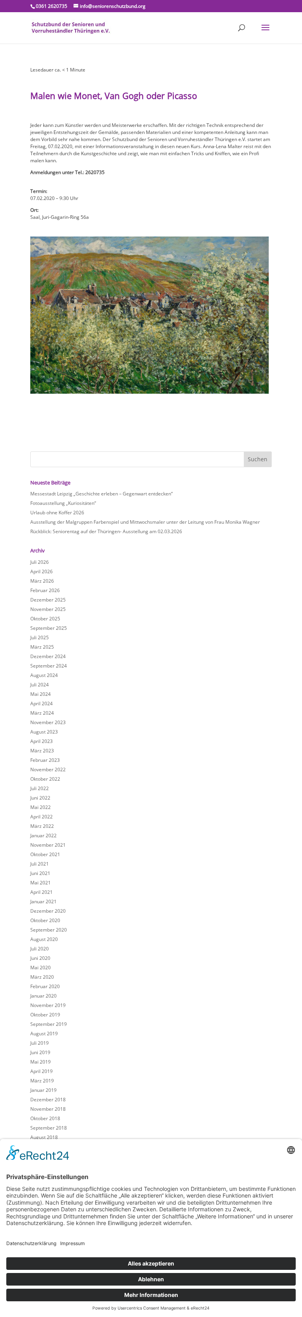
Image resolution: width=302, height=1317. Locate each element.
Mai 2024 (40, 694)
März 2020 (42, 977)
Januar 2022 (43, 835)
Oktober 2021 (45, 854)
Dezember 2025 (48, 599)
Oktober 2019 (45, 1014)
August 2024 (44, 675)
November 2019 (48, 1005)
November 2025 (48, 609)
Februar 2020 (45, 986)
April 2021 (41, 892)
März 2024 (42, 713)
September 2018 (48, 1127)
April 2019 (41, 1071)
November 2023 (48, 722)
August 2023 (44, 731)
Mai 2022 (40, 807)
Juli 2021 (39, 863)
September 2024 (48, 665)
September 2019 (48, 1024)
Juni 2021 (40, 873)
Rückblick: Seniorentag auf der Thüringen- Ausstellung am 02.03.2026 (106, 531)
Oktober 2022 (45, 779)
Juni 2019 (40, 1052)
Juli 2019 (39, 1043)
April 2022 (41, 816)
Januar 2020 (43, 995)
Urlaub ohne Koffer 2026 (57, 512)
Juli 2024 (39, 684)
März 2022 (42, 826)
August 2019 (44, 1033)
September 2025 (48, 628)
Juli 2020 (39, 948)
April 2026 (41, 571)
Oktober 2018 (45, 1118)
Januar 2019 (43, 1090)
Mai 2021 (40, 882)
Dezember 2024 (48, 656)
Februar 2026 (45, 590)
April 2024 (41, 703)
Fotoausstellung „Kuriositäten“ (63, 503)
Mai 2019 (40, 1061)
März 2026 (42, 581)
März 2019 (42, 1080)
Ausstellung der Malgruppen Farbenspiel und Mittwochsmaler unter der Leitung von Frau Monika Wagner (145, 522)
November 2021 (48, 845)
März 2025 (42, 647)
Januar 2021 (43, 901)
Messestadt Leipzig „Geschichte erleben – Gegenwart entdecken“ (101, 493)
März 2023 (42, 750)
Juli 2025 (39, 637)
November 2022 (48, 769)
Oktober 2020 (45, 920)
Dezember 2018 (48, 1099)
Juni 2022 (40, 797)
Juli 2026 (39, 562)
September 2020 (48, 929)
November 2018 (48, 1109)
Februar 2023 (45, 760)
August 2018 (44, 1137)
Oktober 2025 (45, 618)
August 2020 (44, 939)
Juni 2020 (40, 958)
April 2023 (41, 741)
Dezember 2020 (48, 911)
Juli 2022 (39, 788)
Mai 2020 (40, 967)
